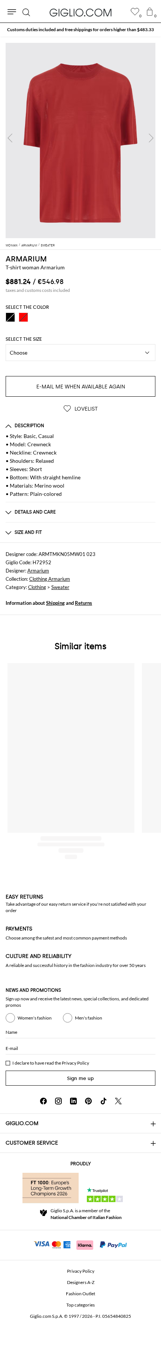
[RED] (23, 317)
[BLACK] (10, 317)
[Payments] (81, 1244)
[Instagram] (58, 1101)
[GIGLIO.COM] (80, 12)
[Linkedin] (73, 1101)
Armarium (38, 571)
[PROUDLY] (50, 1188)
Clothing (37, 587)
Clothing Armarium (49, 579)
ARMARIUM (26, 258)
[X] (118, 1101)
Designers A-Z (80, 1282)
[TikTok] (103, 1101)
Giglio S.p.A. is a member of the (86, 1214)
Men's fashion (88, 1018)
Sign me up (80, 1078)
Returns (83, 603)
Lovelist (85, 409)
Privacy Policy (75, 1063)
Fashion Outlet (80, 1293)
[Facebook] (43, 1101)
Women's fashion (35, 1018)
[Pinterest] (88, 1101)
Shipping (55, 603)
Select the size (24, 339)
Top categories (80, 1305)
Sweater (60, 587)
